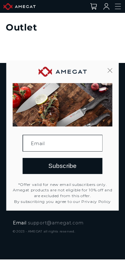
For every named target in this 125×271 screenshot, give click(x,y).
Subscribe (62, 165)
